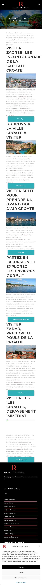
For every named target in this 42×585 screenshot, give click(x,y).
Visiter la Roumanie (10, 520)
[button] (39, 546)
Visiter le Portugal (10, 509)
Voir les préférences (21, 578)
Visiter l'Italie (8, 503)
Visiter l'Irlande (9, 516)
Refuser (21, 572)
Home (15, 20)
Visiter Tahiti (8, 530)
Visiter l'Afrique (9, 533)
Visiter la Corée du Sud (11, 523)
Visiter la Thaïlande (10, 527)
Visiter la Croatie (9, 513)
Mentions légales (21, 582)
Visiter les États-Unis (11, 537)
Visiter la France (9, 499)
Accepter (21, 567)
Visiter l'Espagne (9, 506)
